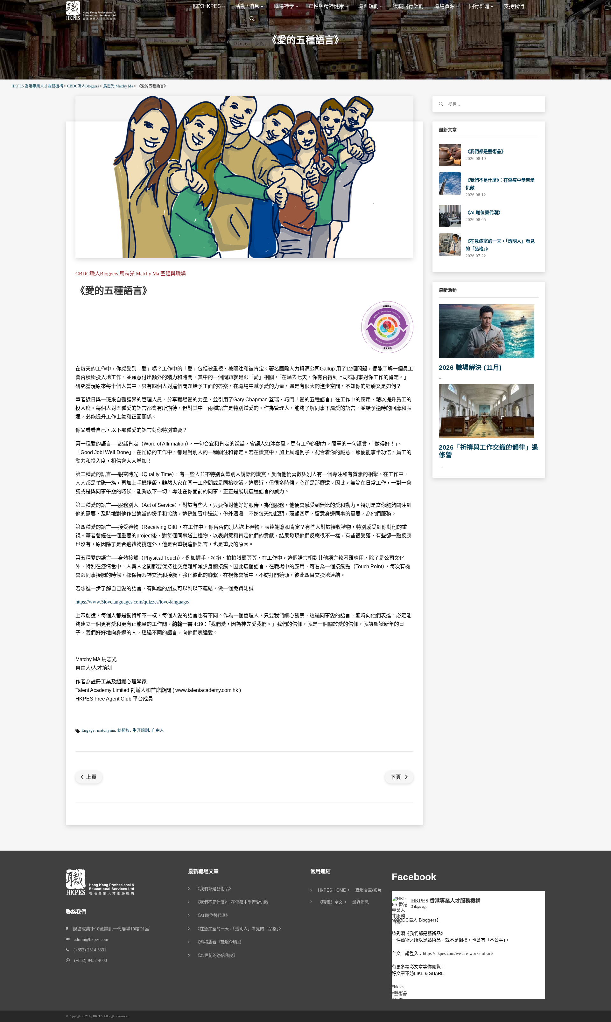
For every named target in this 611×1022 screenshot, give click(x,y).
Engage (88, 730)
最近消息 (360, 902)
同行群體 (479, 6)
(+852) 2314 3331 (87, 950)
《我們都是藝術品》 (486, 151)
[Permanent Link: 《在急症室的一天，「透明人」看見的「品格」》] (450, 244)
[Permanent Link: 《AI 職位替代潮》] (450, 215)
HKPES (97, 1016)
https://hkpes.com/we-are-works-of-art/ (458, 953)
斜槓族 (123, 730)
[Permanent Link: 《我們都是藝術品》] (450, 154)
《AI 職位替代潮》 (484, 212)
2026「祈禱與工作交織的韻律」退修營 (488, 451)
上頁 (91, 777)
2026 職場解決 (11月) (470, 367)
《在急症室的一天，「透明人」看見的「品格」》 (239, 928)
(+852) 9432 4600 (88, 960)
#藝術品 (399, 993)
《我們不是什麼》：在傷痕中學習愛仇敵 (232, 902)
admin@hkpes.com (88, 939)
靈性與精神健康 (326, 6)
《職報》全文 (330, 902)
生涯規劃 (140, 730)
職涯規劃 (368, 6)
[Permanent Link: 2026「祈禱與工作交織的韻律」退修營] (486, 410)
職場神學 (284, 6)
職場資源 (444, 6)
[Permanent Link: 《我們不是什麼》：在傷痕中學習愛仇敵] (450, 183)
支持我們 (514, 6)
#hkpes (398, 986)
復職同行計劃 (408, 6)
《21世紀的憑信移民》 (216, 955)
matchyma (106, 730)
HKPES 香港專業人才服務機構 (446, 900)
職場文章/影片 (368, 890)
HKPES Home (332, 890)
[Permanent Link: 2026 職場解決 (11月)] (486, 330)
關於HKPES (207, 6)
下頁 (396, 777)
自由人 (157, 730)
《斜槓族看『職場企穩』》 (219, 942)
